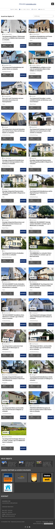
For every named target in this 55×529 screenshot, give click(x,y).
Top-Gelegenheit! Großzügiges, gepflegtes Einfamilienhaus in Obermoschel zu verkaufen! (47, 464)
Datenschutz (45, 521)
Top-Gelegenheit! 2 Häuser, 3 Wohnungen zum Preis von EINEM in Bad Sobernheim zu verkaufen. (13, 38)
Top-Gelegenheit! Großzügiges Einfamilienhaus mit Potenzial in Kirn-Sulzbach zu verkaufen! (41, 316)
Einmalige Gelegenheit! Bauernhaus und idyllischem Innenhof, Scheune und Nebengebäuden (13, 224)
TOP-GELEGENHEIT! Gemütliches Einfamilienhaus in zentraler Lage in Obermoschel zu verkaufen (13, 316)
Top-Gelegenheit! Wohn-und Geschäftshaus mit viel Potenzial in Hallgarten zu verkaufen (13, 409)
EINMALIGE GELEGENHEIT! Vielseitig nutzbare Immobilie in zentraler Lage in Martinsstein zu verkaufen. (40, 224)
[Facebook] (25, 527)
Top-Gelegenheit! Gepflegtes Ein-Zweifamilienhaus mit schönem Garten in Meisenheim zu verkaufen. (41, 131)
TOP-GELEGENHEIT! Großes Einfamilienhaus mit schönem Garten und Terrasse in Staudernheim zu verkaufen (13, 285)
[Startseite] (27, 4)
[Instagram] (29, 527)
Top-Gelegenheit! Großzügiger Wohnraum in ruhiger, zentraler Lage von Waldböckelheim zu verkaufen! (13, 440)
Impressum (38, 521)
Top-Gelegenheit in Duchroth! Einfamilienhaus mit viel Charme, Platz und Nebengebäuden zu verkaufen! (13, 131)
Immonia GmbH (20, 521)
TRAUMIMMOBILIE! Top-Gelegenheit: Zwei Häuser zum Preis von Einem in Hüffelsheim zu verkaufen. (41, 285)
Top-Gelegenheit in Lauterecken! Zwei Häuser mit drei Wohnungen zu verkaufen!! (12, 347)
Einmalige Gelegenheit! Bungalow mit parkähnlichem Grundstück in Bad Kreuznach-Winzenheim (13, 378)
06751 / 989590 (14, 9)
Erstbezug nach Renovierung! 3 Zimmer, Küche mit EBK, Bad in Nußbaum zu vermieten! (30, 465)
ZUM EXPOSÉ (23, 46)
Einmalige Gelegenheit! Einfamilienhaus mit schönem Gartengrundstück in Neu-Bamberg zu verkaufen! (13, 162)
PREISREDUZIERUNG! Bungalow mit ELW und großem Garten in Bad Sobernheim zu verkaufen (41, 409)
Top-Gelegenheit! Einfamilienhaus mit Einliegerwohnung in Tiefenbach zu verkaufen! (41, 193)
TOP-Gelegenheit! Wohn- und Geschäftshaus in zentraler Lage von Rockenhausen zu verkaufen (41, 347)
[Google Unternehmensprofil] (27, 527)
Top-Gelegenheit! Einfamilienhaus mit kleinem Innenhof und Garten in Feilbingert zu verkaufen (41, 378)
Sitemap (51, 521)
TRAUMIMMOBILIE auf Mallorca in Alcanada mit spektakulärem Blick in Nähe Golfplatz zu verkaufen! (40, 69)
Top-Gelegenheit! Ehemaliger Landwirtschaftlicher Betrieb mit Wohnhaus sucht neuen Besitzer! (41, 100)
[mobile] (52, 4)
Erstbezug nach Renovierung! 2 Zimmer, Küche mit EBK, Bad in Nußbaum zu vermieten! (12, 465)
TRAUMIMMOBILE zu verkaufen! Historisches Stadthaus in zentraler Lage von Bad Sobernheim (41, 255)
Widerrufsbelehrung (38, 523)
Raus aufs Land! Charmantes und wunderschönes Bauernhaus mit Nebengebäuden (13, 100)
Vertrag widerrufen (48, 523)
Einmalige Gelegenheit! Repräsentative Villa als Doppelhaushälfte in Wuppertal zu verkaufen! (41, 162)
